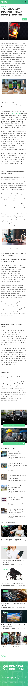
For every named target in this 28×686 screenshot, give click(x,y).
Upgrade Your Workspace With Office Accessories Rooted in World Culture (16, 499)
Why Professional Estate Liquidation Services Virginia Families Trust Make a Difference (16, 511)
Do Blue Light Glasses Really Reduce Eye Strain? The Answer (13, 625)
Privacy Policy (21, 682)
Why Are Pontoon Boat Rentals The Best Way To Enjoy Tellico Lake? (17, 465)
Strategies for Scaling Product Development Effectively (10, 647)
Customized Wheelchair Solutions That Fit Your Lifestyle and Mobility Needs (13, 582)
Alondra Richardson (15, 457)
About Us (5, 682)
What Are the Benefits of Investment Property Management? (15, 487)
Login (2, 655)
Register (3, 656)
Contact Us (12, 682)
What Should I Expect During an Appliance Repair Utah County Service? (17, 476)
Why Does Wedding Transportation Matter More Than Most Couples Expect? (14, 540)
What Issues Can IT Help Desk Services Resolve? (13, 604)
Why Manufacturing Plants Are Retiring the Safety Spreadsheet (16, 453)
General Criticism (13, 677)
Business (3, 6)
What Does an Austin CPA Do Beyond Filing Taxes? (12, 561)
